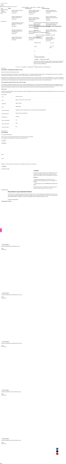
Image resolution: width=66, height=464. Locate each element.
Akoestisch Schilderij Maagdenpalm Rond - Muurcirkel (35, 38)
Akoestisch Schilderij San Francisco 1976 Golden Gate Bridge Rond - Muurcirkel (18, 23)
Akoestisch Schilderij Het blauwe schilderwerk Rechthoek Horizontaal (35, 25)
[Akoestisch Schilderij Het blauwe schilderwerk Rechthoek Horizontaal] (26, 26)
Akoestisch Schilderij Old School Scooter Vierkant (17, 11)
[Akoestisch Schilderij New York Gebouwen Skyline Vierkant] (9, 18)
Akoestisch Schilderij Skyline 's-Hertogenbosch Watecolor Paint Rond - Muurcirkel (17, 31)
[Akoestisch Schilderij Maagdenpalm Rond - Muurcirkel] (26, 39)
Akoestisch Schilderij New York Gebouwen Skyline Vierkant (17, 17)
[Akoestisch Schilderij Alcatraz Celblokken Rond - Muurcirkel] (9, 39)
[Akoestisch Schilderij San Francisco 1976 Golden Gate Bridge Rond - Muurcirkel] (9, 25)
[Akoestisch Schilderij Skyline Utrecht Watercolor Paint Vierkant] (43, 12)
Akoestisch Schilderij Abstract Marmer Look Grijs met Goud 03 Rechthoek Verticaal (34, 18)
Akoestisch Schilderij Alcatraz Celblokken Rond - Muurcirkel (17, 38)
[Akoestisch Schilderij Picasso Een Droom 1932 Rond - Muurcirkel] (43, 25)
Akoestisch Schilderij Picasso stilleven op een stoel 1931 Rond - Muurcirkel (51, 31)
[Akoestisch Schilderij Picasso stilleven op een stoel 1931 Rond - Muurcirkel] (43, 32)
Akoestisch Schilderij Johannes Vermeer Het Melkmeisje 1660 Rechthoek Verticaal (34, 11)
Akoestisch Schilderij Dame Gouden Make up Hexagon (35, 32)
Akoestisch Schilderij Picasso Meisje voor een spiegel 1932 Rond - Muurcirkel (52, 17)
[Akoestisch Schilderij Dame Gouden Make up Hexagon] (26, 33)
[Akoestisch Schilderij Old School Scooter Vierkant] (9, 12)
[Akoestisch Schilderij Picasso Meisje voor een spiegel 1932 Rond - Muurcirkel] (43, 19)
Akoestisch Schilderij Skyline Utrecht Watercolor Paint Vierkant (51, 11)
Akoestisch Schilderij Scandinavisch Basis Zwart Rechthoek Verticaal (50, 38)
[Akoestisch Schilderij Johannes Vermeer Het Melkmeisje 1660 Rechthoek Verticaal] (26, 13)
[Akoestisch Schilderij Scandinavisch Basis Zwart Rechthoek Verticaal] (43, 40)
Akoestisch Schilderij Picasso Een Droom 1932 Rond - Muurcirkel (51, 24)
